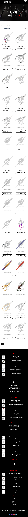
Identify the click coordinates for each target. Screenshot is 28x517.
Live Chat (14, 464)
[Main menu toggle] (25, 1)
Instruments (14, 385)
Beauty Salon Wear (14, 391)
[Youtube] (16, 514)
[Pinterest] (14, 514)
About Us (14, 384)
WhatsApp (14, 504)
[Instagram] (12, 514)
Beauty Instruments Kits (14, 390)
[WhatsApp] (18, 514)
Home (14, 381)
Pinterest (14, 501)
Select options (7, 48)
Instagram (14, 498)
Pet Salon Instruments (14, 388)
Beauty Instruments (14, 387)
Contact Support (14, 461)
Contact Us (14, 392)
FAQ (14, 463)
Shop (14, 382)
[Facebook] (10, 514)
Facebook (14, 499)
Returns (14, 466)
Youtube (14, 502)
